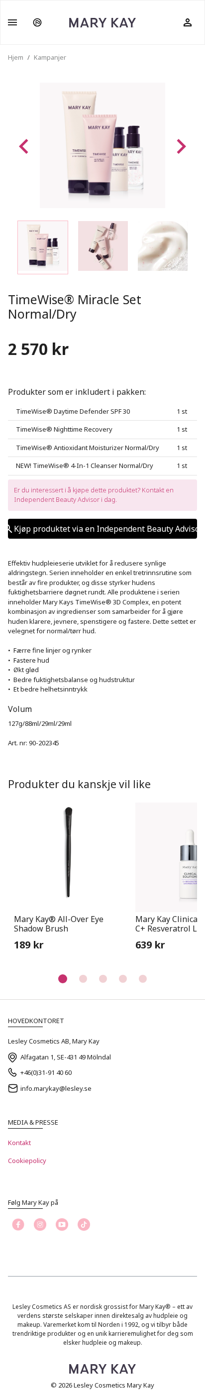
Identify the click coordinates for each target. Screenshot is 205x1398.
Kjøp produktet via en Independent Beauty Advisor (105, 528)
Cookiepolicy (27, 1160)
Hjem (15, 57)
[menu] (12, 22)
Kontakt (19, 1142)
